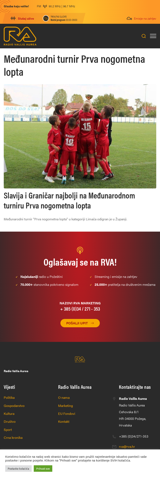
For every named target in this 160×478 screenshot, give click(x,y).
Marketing (65, 405)
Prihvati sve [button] (43, 468)
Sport (8, 429)
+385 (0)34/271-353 (133, 436)
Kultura (9, 413)
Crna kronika (13, 437)
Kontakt (63, 421)
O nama (64, 397)
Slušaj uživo (26, 18)
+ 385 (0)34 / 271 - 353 (80, 308)
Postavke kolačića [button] (18, 468)
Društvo (10, 421)
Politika (9, 397)
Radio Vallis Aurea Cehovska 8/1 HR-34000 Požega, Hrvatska (133, 412)
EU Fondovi (66, 413)
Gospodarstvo (14, 405)
